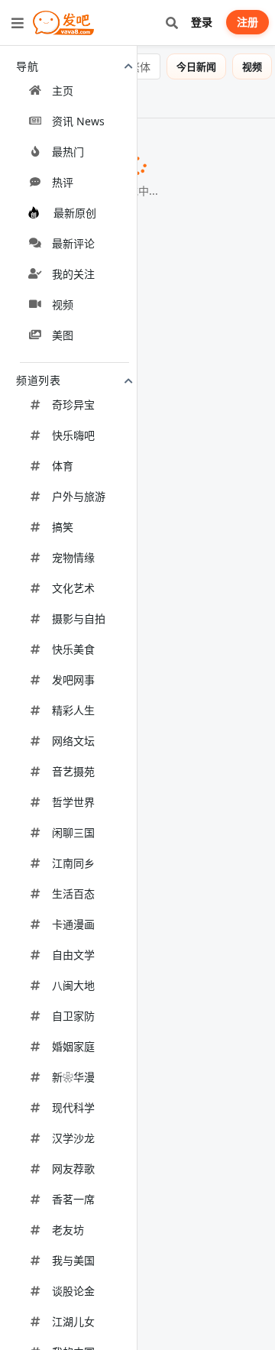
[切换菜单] (17, 23)
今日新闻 (196, 66)
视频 (252, 66)
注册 (247, 22)
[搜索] (171, 22)
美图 (20, 98)
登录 (201, 22)
